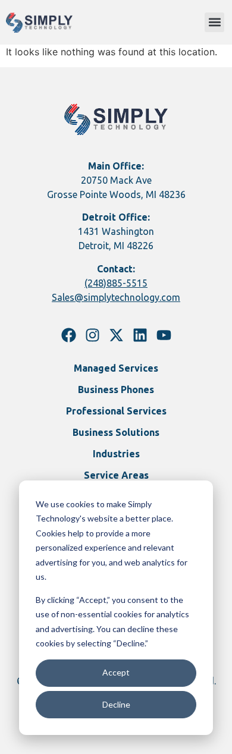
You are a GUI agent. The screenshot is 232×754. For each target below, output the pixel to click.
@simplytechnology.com (127, 297)
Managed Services (116, 368)
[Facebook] (68, 335)
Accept (116, 672)
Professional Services (116, 411)
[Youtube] (163, 335)
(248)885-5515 (116, 283)
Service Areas (116, 475)
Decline (116, 704)
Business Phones (116, 389)
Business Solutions (116, 432)
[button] (214, 22)
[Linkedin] (140, 335)
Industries (116, 453)
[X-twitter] (116, 335)
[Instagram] (92, 335)
